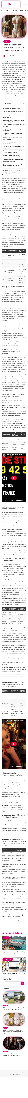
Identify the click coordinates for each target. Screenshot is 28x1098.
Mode (7, 41)
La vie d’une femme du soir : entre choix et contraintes (12, 1054)
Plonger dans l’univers (6, 61)
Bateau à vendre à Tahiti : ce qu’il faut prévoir (14, 952)
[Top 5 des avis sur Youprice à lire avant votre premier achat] (14, 964)
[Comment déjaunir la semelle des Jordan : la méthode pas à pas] (14, 1019)
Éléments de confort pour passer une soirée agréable (13, 138)
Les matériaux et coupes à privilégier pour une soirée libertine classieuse (13, 107)
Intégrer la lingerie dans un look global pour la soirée (13, 129)
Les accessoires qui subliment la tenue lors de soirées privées (13, 121)
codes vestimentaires (14, 79)
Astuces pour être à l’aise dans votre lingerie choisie (12, 142)
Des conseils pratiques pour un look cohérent (12, 134)
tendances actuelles (12, 77)
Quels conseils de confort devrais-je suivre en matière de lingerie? (12, 164)
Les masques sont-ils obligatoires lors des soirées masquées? (13, 160)
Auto (6, 937)
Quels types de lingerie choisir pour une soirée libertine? (13, 147)
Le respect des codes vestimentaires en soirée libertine (13, 116)
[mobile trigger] (3, 4)
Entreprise (8, 959)
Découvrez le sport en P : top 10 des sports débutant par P (13, 1008)
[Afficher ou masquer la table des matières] (18, 104)
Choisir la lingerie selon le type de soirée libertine (13, 125)
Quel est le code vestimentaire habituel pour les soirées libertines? (13, 151)
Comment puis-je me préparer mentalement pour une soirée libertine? (13, 156)
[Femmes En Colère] (11, 4)
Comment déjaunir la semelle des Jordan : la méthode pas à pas (13, 1031)
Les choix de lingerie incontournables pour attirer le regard (13, 112)
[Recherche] (21, 4)
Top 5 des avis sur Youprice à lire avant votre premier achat (14, 974)
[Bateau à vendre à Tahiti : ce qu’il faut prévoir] (14, 943)
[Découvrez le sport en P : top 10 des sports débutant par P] (14, 997)
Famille (5, 1051)
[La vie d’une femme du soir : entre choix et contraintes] (14, 1043)
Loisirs (5, 1005)
